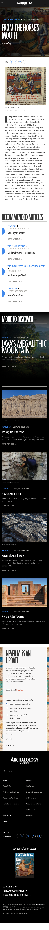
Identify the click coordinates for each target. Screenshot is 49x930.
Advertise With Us (10, 798)
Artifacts (29, 816)
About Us (7, 786)
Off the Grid (31, 798)
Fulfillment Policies (11, 804)
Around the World (33, 804)
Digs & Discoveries (11, 20)
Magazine (20, 704)
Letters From (31, 810)
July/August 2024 (31, 20)
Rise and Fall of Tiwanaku (13, 617)
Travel (5, 821)
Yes (11, 734)
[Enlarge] (43, 69)
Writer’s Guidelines (11, 792)
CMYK (25, 914)
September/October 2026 (24, 849)
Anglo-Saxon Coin (15, 295)
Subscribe (8, 887)
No (11, 739)
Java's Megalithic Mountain (24, 347)
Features (30, 786)
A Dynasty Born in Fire (11, 494)
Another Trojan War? (17, 275)
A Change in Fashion (16, 233)
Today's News (7, 815)
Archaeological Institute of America (21, 709)
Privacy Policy (7, 836)
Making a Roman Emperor (13, 556)
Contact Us (6, 832)
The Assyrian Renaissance (13, 432)
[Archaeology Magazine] (25, 764)
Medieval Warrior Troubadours (21, 253)
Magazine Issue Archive (15, 895)
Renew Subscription (14, 891)
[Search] (4, 771)
